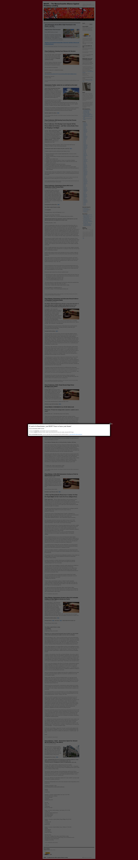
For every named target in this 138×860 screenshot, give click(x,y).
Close (110, 424)
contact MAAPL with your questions (75, 434)
